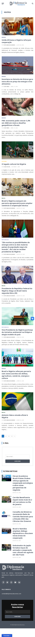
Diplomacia (5, 239)
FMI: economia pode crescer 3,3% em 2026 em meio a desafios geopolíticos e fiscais (16, 122)
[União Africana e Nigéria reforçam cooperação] (17, 26)
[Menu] (3, 3)
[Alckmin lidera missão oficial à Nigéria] (17, 401)
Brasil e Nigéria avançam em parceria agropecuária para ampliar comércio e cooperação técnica (17, 203)
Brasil (4, 198)
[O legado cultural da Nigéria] (17, 150)
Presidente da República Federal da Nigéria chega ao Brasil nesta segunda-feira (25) (17, 290)
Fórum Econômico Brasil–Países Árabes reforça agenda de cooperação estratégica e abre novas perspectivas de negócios (23, 483)
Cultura (4, 161)
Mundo (4, 37)
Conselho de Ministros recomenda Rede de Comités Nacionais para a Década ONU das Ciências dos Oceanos (23, 516)
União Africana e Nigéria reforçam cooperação (16, 41)
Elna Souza (7, 166)
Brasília (4, 533)
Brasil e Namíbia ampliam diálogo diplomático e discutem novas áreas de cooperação (23, 533)
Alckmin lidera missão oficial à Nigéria (15, 416)
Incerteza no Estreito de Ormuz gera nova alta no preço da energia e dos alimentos (17, 81)
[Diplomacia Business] (18, 3)
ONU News (6, 86)
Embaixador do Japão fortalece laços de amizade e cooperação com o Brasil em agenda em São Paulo (23, 550)
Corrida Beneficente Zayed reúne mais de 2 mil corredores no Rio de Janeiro (22, 501)
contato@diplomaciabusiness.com (11, 593)
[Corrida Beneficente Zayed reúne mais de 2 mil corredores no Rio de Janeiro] (6, 499)
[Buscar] (32, 3)
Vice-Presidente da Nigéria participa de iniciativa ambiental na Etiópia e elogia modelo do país (17, 332)
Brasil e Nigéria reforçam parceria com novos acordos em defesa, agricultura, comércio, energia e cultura (16, 374)
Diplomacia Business (9, 45)
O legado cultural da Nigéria (14, 164)
